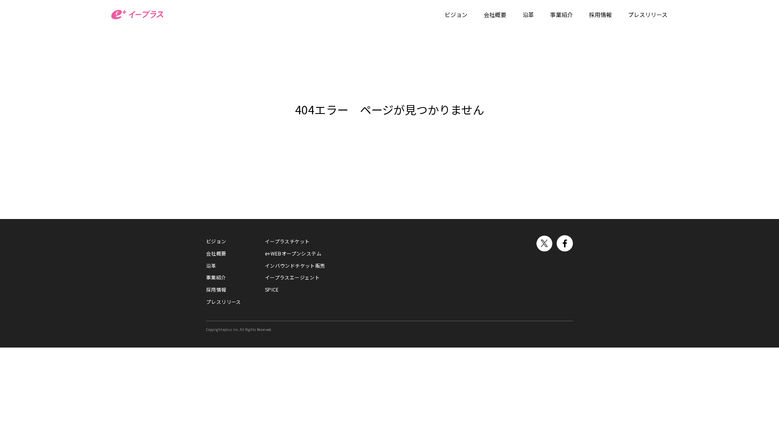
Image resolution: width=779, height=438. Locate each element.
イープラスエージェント (292, 277)
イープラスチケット (287, 241)
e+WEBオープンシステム (293, 253)
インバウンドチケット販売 (295, 265)
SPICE (272, 289)
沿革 (211, 265)
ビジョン (216, 241)
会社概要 (216, 253)
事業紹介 (216, 277)
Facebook (565, 243)
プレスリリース (223, 301)
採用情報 (216, 289)
